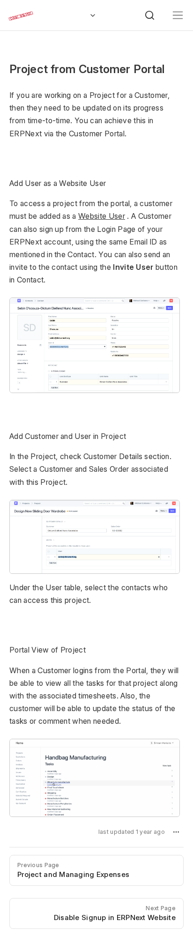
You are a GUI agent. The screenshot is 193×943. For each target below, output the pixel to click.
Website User (101, 216)
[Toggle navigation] (178, 15)
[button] (176, 831)
